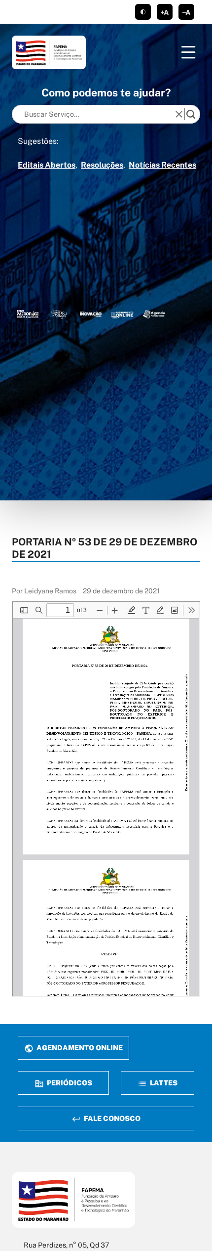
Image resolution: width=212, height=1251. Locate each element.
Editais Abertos (46, 165)
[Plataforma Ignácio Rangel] (59, 314)
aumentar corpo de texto (165, 12)
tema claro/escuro (143, 12)
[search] (191, 114)
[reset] (179, 114)
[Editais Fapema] (122, 314)
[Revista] (90, 314)
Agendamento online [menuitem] (79, 1047)
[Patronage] (27, 314)
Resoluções (102, 165)
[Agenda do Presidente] (154, 314)
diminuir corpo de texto (186, 12)
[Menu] (188, 52)
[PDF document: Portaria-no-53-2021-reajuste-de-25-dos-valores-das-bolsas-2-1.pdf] (106, 799)
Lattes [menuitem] (162, 1082)
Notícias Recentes (162, 165)
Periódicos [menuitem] (68, 1082)
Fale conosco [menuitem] (111, 1118)
